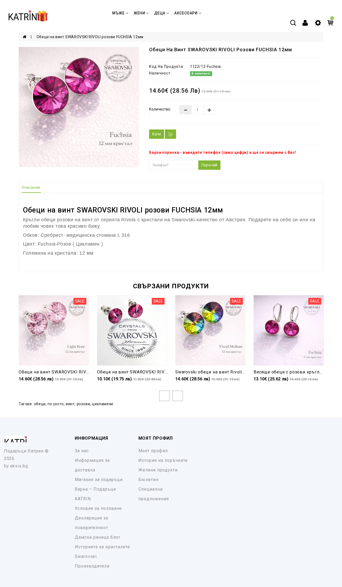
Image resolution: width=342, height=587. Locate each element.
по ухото (56, 404)
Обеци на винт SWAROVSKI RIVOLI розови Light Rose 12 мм (84, 372)
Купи (156, 134)
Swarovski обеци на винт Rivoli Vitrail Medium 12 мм (231, 372)
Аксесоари (185, 13)
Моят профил (153, 450)
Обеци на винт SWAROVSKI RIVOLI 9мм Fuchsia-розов (156, 372)
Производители (92, 566)
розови (83, 404)
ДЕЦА (159, 13)
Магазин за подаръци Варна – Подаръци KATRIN (99, 489)
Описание (31, 187)
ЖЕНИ (139, 13)
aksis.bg (19, 465)
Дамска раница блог (98, 537)
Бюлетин (148, 479)
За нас (82, 450)
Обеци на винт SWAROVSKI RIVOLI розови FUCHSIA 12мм (90, 37)
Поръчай (209, 165)
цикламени (102, 404)
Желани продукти (158, 469)
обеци (40, 404)
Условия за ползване (98, 508)
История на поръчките (163, 460)
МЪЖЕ (118, 13)
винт (70, 404)
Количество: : (160, 112)
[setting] (318, 22)
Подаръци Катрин (24, 451)
